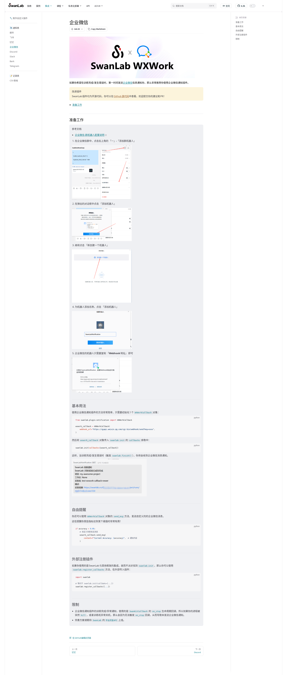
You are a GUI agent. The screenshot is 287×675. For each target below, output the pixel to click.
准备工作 (239, 22)
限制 (237, 38)
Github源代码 (121, 96)
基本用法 (239, 26)
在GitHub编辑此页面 (81, 637)
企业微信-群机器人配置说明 (89, 135)
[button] (23, 28)
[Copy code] (196, 420)
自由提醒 (239, 30)
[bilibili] (270, 6)
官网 (228, 5)
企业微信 (127, 82)
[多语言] (261, 6)
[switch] (252, 5)
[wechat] (275, 6)
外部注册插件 (241, 34)
